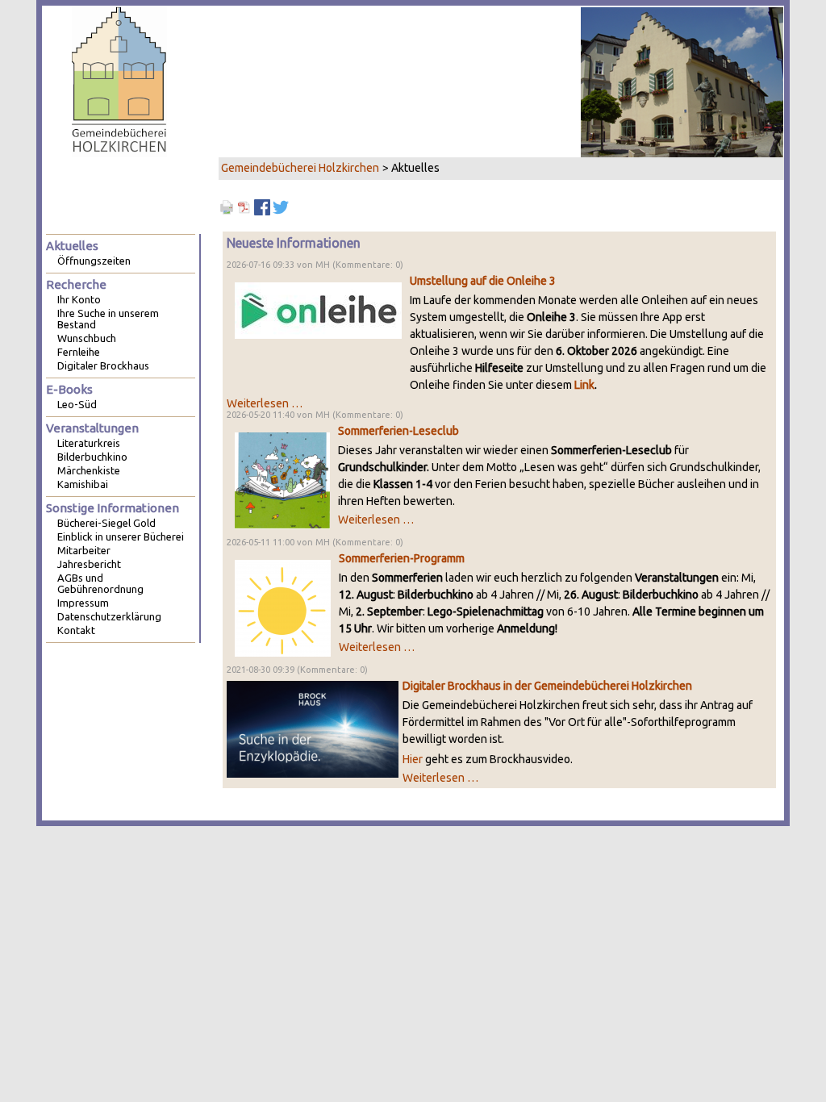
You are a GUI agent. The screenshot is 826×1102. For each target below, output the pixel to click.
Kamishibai (82, 484)
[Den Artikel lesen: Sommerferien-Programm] (283, 607)
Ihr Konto (79, 299)
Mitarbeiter (84, 550)
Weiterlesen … (264, 403)
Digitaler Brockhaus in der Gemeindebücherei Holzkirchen (547, 685)
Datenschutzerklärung (109, 616)
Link (584, 384)
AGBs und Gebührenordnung (100, 583)
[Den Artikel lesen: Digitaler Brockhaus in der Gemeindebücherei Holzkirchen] (312, 728)
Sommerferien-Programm (402, 558)
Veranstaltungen (92, 428)
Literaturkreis (88, 443)
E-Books (69, 389)
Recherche (76, 284)
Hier (413, 759)
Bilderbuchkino (92, 456)
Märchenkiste (88, 470)
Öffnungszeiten (94, 260)
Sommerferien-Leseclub (398, 430)
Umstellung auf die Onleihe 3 (483, 280)
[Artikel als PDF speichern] (244, 206)
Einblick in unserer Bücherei (120, 536)
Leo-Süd (77, 404)
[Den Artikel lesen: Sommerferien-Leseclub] (282, 480)
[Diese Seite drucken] (227, 206)
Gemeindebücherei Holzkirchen (300, 167)
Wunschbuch (86, 338)
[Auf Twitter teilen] (281, 206)
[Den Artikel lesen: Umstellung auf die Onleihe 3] (318, 309)
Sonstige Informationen (112, 508)
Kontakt (76, 630)
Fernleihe (78, 351)
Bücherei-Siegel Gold (106, 522)
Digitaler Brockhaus (103, 365)
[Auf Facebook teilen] (262, 206)
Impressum (83, 602)
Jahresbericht (89, 564)
